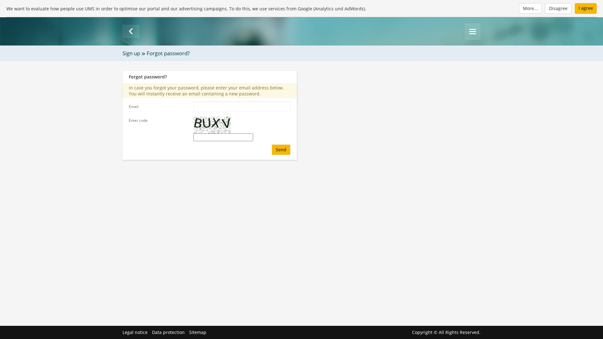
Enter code (138, 120)
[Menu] (473, 31)
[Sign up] (130, 31)
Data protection (168, 332)
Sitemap (197, 332)
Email (134, 106)
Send (281, 150)
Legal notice (135, 332)
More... (530, 8)
